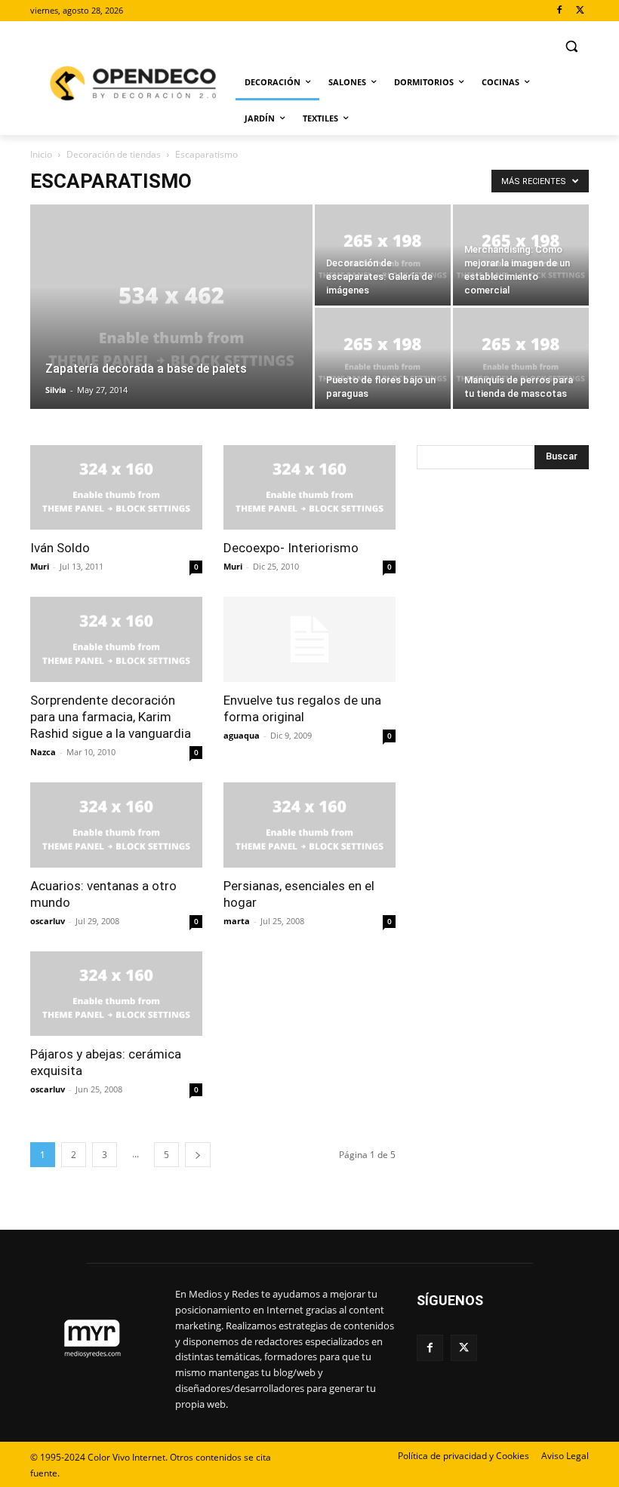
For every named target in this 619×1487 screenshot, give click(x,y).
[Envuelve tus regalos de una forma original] (309, 639)
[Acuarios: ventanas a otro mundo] (116, 825)
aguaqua (241, 735)
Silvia (55, 389)
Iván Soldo (60, 547)
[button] (571, 46)
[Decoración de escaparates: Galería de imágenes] (383, 255)
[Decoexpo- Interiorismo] (309, 487)
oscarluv (47, 920)
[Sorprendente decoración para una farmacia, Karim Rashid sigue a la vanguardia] (116, 639)
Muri (39, 566)
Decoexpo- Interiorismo (291, 547)
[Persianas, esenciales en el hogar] (309, 825)
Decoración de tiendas (113, 154)
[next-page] (198, 1154)
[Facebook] (559, 11)
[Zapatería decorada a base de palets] (171, 326)
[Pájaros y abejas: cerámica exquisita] (116, 994)
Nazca (43, 751)
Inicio (41, 154)
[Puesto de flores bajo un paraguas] (383, 358)
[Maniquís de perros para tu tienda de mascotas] (521, 358)
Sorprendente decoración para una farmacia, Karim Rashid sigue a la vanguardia (110, 717)
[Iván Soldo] (116, 487)
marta (236, 920)
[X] (580, 11)
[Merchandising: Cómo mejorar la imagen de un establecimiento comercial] (521, 255)
